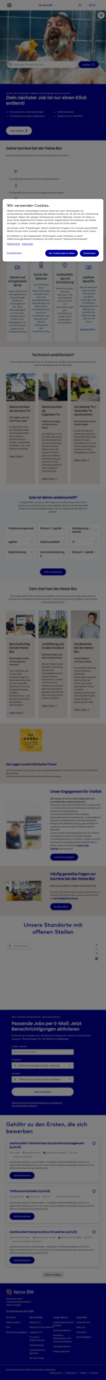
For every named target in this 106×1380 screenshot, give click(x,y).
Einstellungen (14, 253)
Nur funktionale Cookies (61, 253)
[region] (53, 230)
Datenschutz (13, 243)
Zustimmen (89, 253)
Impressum (27, 243)
